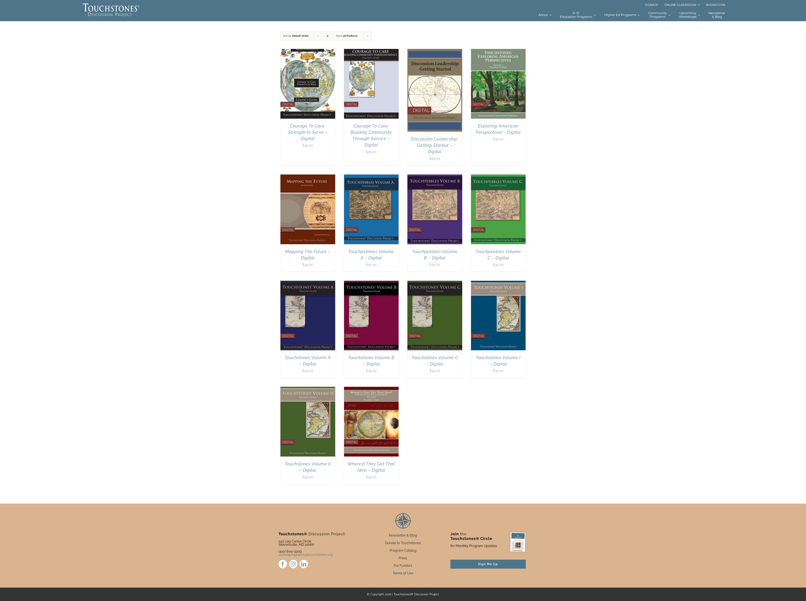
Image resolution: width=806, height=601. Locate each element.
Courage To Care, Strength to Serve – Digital (308, 132)
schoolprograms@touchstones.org (306, 555)
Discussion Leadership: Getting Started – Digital (434, 145)
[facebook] (283, 564)
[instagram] (293, 564)
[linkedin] (304, 564)
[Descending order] (327, 36)
